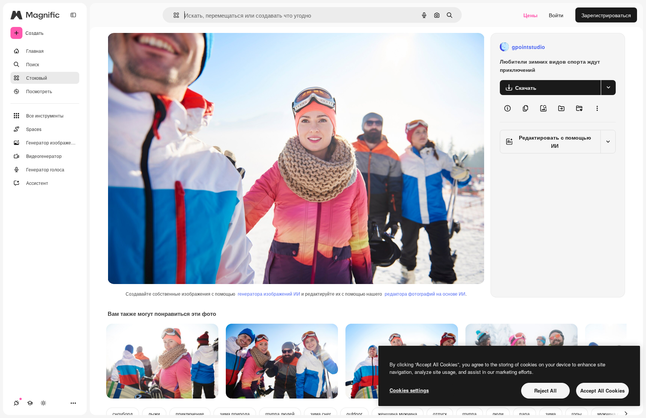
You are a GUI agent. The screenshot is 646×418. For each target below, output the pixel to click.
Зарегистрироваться (606, 15)
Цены (530, 15)
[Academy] (30, 403)
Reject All (545, 390)
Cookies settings (409, 390)
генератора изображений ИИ (269, 293)
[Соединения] (16, 403)
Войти (556, 15)
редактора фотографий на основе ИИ (425, 293)
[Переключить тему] (43, 403)
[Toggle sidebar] (73, 15)
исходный (157, 47)
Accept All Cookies (602, 390)
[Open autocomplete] (173, 15)
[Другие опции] (597, 108)
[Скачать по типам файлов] (608, 87)
